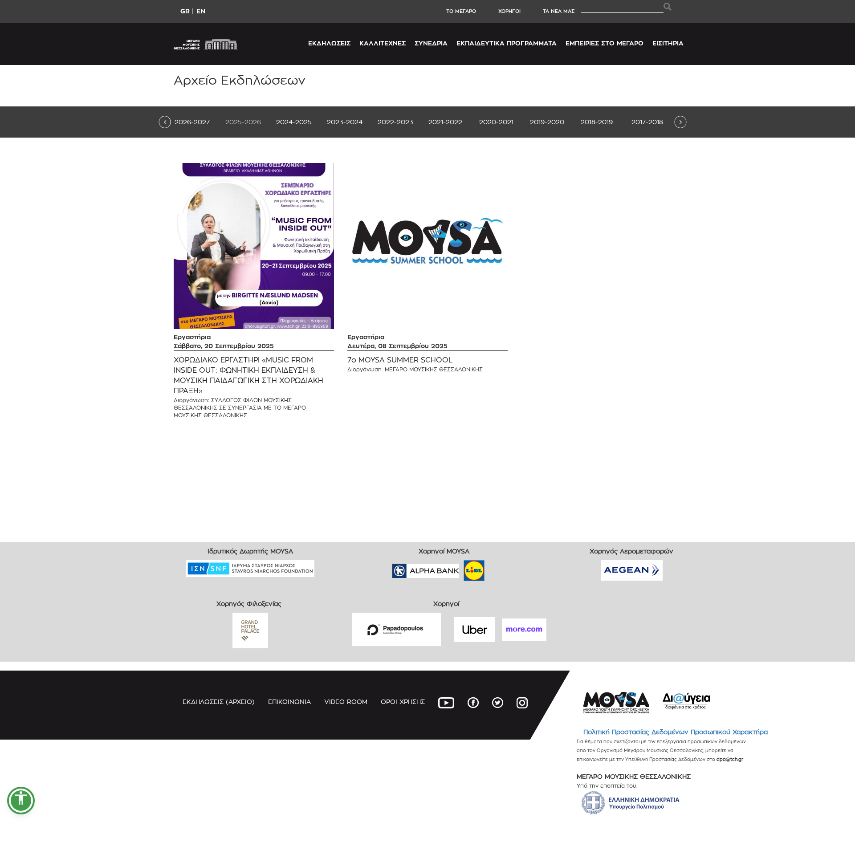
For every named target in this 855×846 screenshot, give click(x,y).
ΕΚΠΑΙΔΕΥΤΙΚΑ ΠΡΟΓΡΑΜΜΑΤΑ (506, 43)
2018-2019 (597, 121)
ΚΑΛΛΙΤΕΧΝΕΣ (382, 43)
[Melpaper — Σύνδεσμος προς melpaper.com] (500, 567)
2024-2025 (294, 121)
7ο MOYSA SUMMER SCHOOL (400, 360)
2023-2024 (344, 121)
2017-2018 (647, 121)
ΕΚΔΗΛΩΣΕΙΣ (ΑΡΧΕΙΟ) (219, 701)
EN (200, 11)
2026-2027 (192, 121)
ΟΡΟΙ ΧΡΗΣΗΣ (403, 701)
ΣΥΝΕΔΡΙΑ (431, 43)
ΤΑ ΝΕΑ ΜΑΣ (558, 11)
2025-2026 (243, 121)
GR (185, 11)
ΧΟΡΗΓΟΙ (509, 11)
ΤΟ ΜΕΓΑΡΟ (461, 11)
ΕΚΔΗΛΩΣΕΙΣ (329, 43)
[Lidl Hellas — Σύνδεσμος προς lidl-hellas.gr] (461, 567)
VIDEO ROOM (345, 701)
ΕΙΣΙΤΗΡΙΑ (668, 43)
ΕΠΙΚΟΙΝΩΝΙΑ (289, 701)
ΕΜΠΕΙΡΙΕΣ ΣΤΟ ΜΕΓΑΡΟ (604, 43)
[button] (21, 801)
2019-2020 (547, 121)
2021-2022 (445, 121)
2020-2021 (496, 121)
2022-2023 (395, 121)
